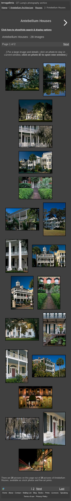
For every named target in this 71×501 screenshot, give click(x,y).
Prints (47, 493)
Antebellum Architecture (21, 7)
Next (66, 44)
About (11, 493)
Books (40, 493)
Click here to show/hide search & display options (26, 30)
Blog (35, 493)
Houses (38, 7)
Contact (18, 493)
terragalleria (7, 2)
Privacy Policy (41, 496)
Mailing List (27, 493)
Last (61, 488)
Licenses (55, 493)
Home (4, 7)
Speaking (64, 493)
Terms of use (29, 496)
